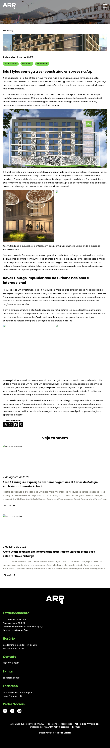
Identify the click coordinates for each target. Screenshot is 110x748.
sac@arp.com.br (11, 677)
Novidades (42, 63)
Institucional (11, 63)
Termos (76, 726)
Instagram (5, 711)
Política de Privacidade (87, 723)
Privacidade (62, 726)
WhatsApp (19, 711)
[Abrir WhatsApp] (103, 740)
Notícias (7, 30)
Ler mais (7, 505)
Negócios (27, 63)
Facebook (12, 711)
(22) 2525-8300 (11, 663)
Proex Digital (64, 732)
